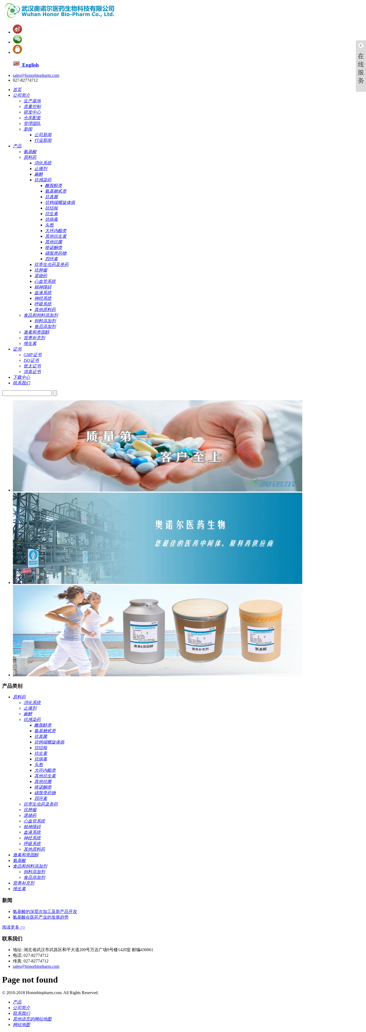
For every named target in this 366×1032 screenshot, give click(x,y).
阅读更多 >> (13, 927)
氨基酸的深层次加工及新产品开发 (45, 911)
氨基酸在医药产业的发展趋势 (41, 917)
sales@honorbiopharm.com (36, 75)
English (29, 65)
